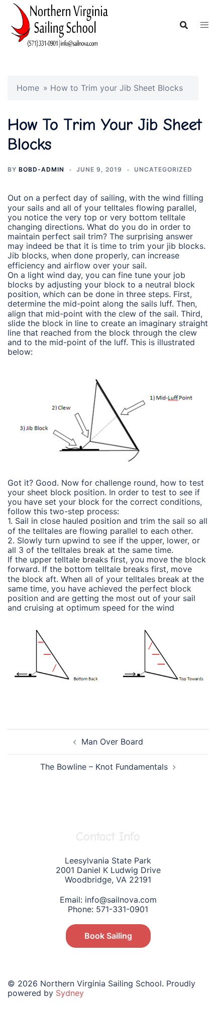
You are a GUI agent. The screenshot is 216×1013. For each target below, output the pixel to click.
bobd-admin (41, 169)
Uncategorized (163, 169)
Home (28, 88)
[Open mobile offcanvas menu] (204, 25)
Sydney (70, 993)
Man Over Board (112, 742)
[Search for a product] (184, 25)
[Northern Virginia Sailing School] (58, 24)
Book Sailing (108, 936)
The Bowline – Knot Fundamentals (104, 767)
